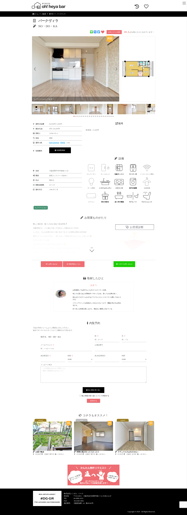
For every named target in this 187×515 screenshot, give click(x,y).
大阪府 (44, 14)
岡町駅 (63, 143)
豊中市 (51, 14)
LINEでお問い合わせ (125, 264)
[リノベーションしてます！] (75, 69)
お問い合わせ (52, 264)
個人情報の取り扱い (94, 390)
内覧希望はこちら (74, 264)
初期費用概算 (60, 150)
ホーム (36, 14)
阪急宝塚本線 (54, 143)
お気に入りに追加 (114, 32)
